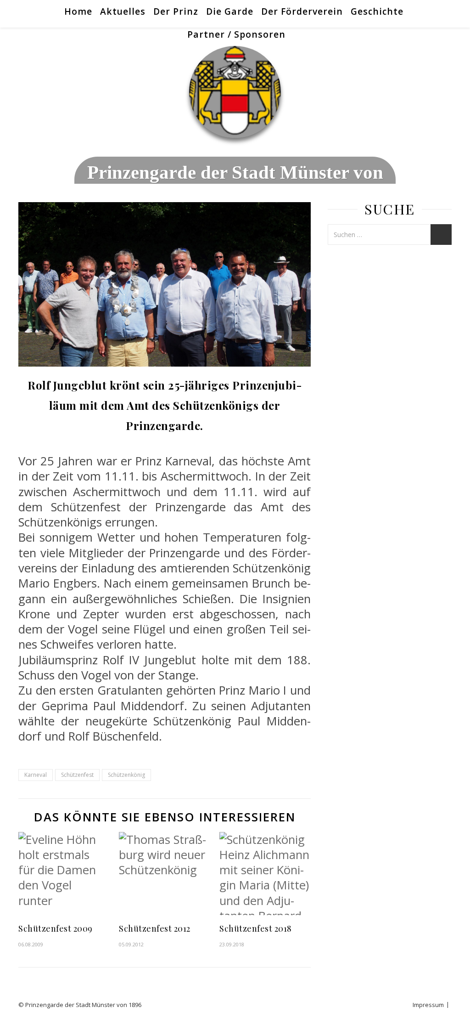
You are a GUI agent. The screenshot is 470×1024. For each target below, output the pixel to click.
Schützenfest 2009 (55, 928)
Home (78, 11)
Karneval (35, 775)
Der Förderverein (302, 11)
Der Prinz (175, 11)
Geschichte (377, 11)
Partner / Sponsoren (236, 34)
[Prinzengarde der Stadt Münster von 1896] (235, 92)
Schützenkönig (126, 775)
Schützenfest (77, 775)
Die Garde (229, 11)
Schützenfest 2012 (154, 928)
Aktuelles (122, 11)
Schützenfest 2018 (255, 928)
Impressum (428, 1005)
